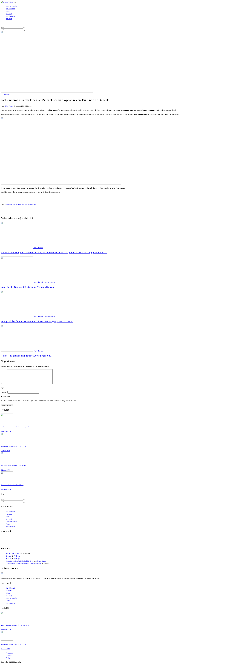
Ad (2, 388)
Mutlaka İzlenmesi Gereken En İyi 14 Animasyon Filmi (16, 427)
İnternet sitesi (5, 396)
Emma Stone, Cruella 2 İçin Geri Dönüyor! (19, 561)
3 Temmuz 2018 (6, 431)
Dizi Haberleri (10, 9)
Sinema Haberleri (11, 6)
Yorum (3, 384)
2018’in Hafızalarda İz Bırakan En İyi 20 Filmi (13, 466)
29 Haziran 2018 (6, 489)
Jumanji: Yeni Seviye (12, 553)
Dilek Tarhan (9, 106)
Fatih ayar (17, 556)
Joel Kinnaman (10, 204)
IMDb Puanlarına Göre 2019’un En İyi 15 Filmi (13, 446)
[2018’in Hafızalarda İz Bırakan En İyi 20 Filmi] (7, 461)
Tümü (8, 524)
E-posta (4, 392)
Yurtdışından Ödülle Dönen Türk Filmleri (12, 485)
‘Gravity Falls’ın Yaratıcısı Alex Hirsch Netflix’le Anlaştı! (23, 563)
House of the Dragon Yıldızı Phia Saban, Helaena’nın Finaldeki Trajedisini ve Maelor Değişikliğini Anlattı (54, 253)
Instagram (9, 655)
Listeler (8, 11)
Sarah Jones (32, 204)
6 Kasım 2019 (5, 451)
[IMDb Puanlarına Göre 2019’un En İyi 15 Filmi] (7, 442)
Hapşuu (8, 556)
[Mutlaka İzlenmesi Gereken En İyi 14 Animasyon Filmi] (7, 422)
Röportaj (9, 14)
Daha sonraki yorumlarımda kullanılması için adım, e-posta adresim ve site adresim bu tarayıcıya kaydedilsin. (40, 401)
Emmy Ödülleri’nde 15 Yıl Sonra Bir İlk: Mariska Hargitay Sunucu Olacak (37, 321)
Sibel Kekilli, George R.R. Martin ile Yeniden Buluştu (27, 287)
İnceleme (9, 19)
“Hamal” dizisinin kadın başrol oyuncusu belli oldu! (26, 356)
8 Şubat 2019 (5, 470)
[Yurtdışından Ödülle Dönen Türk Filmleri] (7, 480)
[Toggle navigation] (15, 2)
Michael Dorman (21, 204)
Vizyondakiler (10, 16)
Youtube (9, 658)
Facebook (9, 653)
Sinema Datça (41, 561)
